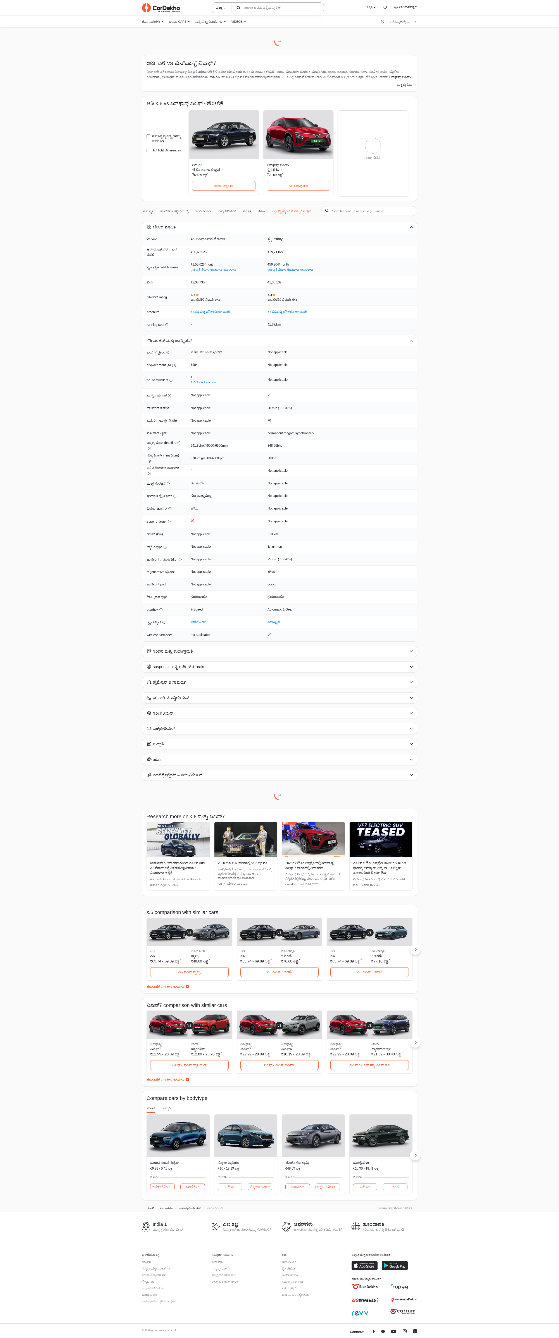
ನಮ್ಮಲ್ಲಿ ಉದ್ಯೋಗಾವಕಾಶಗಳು (156, 1268)
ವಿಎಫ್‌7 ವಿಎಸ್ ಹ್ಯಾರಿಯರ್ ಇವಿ (369, 1065)
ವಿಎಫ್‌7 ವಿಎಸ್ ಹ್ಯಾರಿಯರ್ (189, 1065)
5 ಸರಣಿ (286, 956)
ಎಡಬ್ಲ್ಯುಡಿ (273, 622)
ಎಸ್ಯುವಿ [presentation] (167, 1108)
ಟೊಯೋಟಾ (198, 951)
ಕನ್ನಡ (370, 7)
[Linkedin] (415, 1332)
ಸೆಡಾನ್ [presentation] (151, 1108)
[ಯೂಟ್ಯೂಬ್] (393, 1332)
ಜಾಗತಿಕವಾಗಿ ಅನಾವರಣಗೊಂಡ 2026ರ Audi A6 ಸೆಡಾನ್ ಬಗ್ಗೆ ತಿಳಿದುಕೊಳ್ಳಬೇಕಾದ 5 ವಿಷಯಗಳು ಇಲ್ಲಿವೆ (177, 868)
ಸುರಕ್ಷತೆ (247, 211)
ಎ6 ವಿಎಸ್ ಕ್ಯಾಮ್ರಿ (189, 972)
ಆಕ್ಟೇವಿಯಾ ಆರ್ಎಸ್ (328, 1187)
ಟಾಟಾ (194, 1044)
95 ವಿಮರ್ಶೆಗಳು (210, 299)
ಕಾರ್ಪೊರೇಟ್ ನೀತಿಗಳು (153, 1288)
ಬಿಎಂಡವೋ (288, 951)
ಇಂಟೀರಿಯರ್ (203, 211)
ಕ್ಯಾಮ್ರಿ (195, 956)
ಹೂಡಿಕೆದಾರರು (149, 1294)
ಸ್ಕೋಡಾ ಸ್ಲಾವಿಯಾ (229, 1163)
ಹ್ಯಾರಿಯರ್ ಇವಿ (381, 1049)
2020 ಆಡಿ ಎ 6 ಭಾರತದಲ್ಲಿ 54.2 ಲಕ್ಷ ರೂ (242, 863)
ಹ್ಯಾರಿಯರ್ (198, 1049)
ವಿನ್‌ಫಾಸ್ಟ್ (287, 1044)
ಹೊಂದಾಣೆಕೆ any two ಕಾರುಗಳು (165, 986)
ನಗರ (395, 1187)
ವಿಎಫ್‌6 (286, 1049)
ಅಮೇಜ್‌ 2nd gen (163, 1187)
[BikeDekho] (365, 1286)
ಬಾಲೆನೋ (192, 1187)
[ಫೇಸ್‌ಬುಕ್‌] (374, 1332)
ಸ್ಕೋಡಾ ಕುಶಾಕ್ (260, 1187)
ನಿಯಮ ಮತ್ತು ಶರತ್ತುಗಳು (154, 1275)
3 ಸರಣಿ (376, 956)
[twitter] (383, 1332)
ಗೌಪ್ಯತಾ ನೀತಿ (148, 1281)
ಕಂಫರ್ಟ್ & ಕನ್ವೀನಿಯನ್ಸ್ (174, 211)
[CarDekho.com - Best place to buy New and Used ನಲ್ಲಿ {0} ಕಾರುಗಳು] (161, 7)
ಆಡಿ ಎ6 (197, 165)
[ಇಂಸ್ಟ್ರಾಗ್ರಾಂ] (405, 1332)
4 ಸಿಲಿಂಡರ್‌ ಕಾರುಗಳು (204, 382)
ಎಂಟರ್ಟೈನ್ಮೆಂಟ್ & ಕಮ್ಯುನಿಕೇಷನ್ (291, 211)
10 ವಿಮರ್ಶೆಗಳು (287, 299)
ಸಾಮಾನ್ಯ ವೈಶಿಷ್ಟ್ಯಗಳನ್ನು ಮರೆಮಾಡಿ (166, 138)
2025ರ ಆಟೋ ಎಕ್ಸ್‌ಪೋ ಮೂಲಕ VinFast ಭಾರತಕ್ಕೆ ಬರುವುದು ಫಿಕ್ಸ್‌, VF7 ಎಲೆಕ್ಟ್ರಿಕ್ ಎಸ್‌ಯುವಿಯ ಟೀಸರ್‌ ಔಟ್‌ (379, 868)
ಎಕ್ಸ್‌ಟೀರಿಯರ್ (227, 211)
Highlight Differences (166, 150)
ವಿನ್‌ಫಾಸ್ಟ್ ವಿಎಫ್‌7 (278, 165)
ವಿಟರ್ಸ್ (230, 1187)
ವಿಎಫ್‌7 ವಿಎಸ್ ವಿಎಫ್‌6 (279, 1065)
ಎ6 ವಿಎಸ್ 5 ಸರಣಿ (279, 972)
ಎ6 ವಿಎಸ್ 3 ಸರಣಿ (369, 972)
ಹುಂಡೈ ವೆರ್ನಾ (361, 1163)
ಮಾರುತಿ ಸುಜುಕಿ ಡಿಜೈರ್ (164, 1163)
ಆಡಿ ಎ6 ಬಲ (217, 77)
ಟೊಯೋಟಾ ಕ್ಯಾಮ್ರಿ (297, 1163)
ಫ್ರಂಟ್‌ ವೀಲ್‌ (198, 622)
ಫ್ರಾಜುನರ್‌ (297, 1187)
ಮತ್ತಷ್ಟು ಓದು (404, 84)
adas (261, 211)
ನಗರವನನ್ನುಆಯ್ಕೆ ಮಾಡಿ (399, 21)
